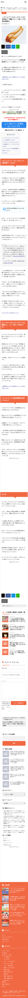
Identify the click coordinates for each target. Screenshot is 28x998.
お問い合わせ (5, 939)
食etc (8, 605)
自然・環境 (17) (6, 984)
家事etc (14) (7, 969)
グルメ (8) (6, 959)
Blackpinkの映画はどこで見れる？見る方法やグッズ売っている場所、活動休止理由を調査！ (13, 723)
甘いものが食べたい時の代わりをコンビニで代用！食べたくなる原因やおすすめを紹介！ (17, 628)
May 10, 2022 (9, 263)
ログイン (5, 838)
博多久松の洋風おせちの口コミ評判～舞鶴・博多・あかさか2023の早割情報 (18, 644)
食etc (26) (6, 980)
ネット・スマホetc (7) (9, 961)
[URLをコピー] (4, 52)
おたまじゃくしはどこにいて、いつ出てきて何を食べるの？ (14, 718)
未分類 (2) (4, 953)
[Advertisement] (14, 474)
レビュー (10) (5, 950)
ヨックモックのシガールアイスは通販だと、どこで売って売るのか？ (10, 144)
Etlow (2, 2)
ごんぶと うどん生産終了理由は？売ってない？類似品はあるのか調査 (17, 652)
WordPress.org (7, 844)
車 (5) (3, 986)
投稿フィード (6, 840)
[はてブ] (13, 47)
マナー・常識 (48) (8, 965)
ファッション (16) (8, 963)
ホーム (3, 935)
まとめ (4, 152)
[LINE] (18, 47)
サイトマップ (5, 941)
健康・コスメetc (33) (9, 967)
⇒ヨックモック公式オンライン (10, 312)
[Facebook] (8, 47)
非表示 (13, 134)
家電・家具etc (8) (8, 971)
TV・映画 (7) (7, 957)
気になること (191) (7, 955)
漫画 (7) (4, 982)
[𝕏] (3, 47)
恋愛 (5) (6, 974)
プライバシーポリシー (7, 937)
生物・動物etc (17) (8, 978)
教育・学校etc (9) (8, 976)
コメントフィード (7, 842)
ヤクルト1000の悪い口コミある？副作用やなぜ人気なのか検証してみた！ (17, 636)
